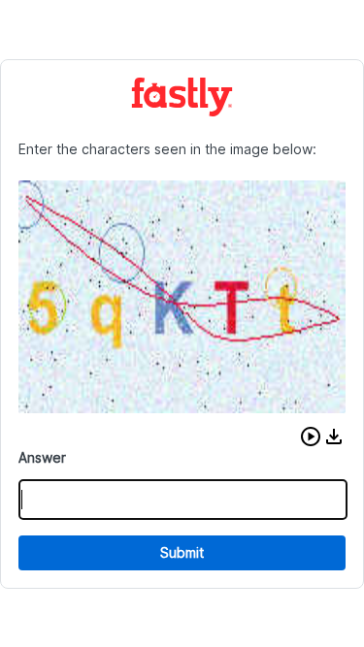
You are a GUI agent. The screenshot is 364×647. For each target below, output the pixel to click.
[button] (310, 436)
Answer (42, 457)
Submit (182, 552)
